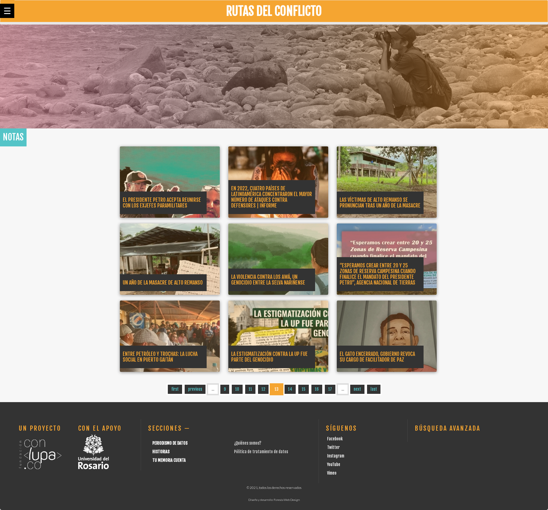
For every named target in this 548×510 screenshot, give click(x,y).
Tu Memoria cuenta (169, 460)
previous (195, 389)
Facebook (335, 438)
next (357, 389)
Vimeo (332, 473)
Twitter (333, 447)
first (175, 389)
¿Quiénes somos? (247, 443)
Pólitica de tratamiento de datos (261, 451)
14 (290, 389)
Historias (161, 451)
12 (263, 389)
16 (317, 389)
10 (237, 389)
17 (330, 389)
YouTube (333, 464)
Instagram (335, 455)
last (373, 389)
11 (250, 389)
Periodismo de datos (170, 443)
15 (303, 389)
